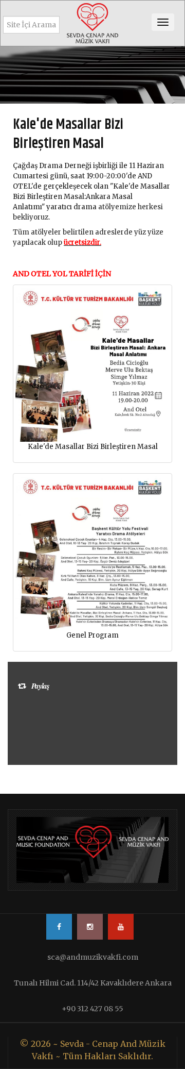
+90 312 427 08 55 (92, 1008)
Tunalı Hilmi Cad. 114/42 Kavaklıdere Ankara (93, 983)
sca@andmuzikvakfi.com (92, 957)
